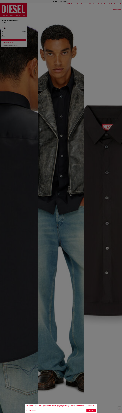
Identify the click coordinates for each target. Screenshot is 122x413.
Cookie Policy (69, 406)
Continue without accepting (31, 410)
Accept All (91, 410)
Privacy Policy (62, 406)
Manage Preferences (50, 406)
